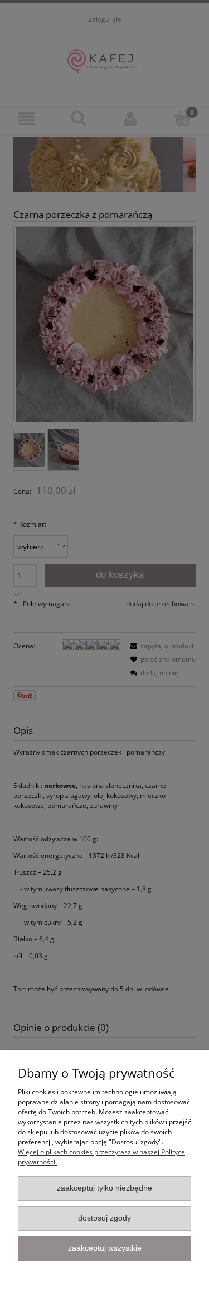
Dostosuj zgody (104, 1218)
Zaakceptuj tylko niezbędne (104, 1188)
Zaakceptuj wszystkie (105, 1248)
